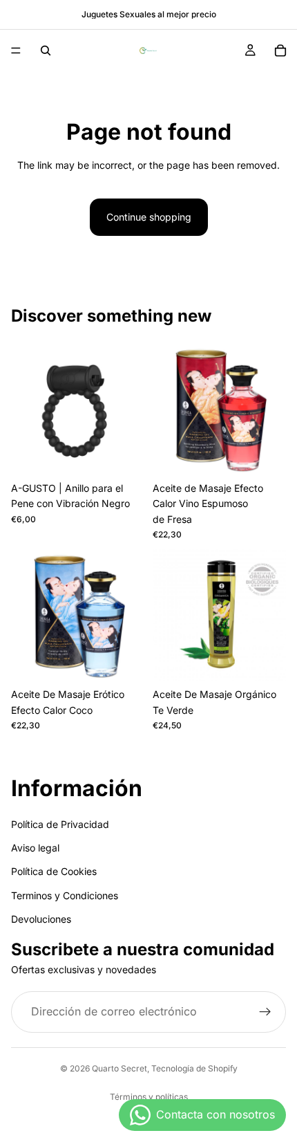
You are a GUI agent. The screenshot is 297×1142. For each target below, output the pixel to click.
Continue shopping (148, 217)
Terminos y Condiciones (64, 895)
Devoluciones (41, 919)
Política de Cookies (54, 872)
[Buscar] (45, 50)
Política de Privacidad (60, 824)
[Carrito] (280, 50)
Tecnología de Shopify (194, 1068)
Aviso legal (35, 848)
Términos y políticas (149, 1097)
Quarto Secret (119, 1068)
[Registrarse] (265, 1011)
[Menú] (16, 50)
